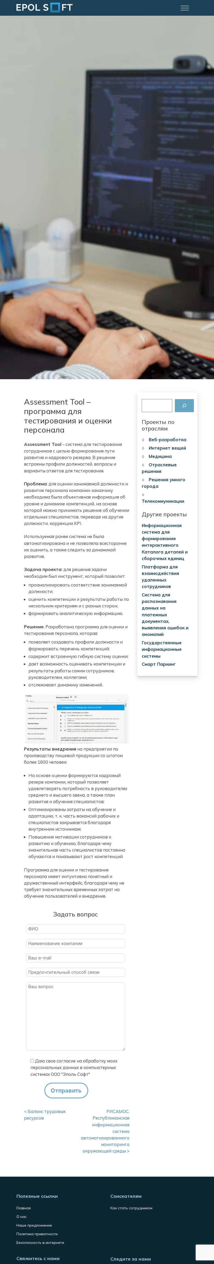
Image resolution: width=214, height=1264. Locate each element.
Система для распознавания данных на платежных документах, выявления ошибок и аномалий (165, 614)
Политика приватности (37, 1234)
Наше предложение (34, 1225)
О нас (21, 1216)
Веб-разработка (167, 439)
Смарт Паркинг (159, 664)
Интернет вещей (167, 448)
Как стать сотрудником (131, 1208)
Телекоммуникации (163, 501)
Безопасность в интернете (40, 1242)
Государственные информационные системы (162, 649)
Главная (23, 1208)
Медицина (160, 456)
